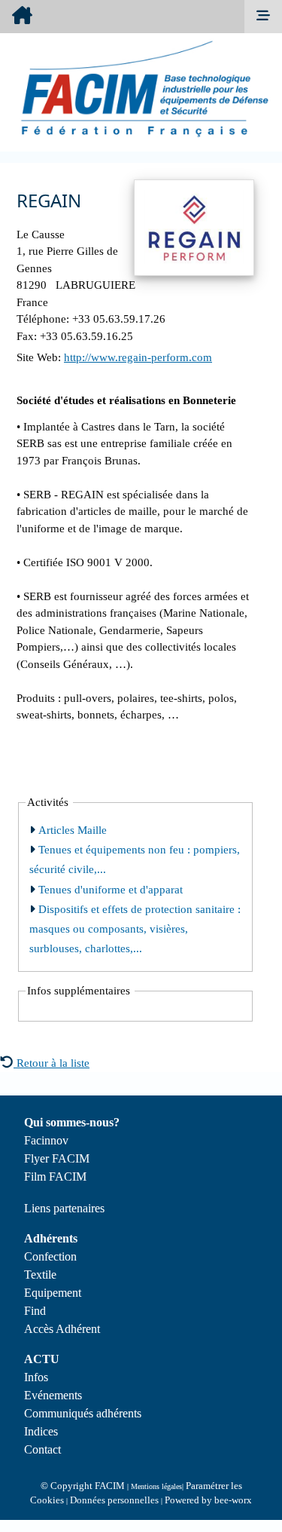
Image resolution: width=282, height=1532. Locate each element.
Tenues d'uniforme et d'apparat (109, 890)
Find (35, 1310)
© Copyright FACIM (83, 1485)
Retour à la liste (51, 1063)
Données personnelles (114, 1500)
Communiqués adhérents (82, 1413)
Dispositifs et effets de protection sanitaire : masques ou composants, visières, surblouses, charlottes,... (135, 929)
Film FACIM (55, 1176)
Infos (36, 1377)
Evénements (53, 1395)
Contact (42, 1449)
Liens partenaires (64, 1208)
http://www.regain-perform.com (138, 357)
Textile (40, 1274)
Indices (41, 1431)
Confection (50, 1256)
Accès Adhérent (62, 1328)
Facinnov (46, 1140)
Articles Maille (71, 830)
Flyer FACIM (56, 1158)
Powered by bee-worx (208, 1500)
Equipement (52, 1292)
